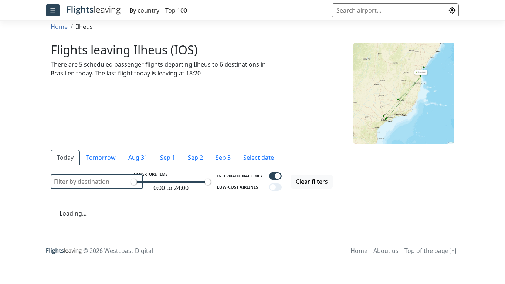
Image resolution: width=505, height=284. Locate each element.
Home (59, 27)
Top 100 (176, 10)
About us (386, 251)
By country (144, 10)
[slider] (134, 182)
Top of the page (427, 251)
